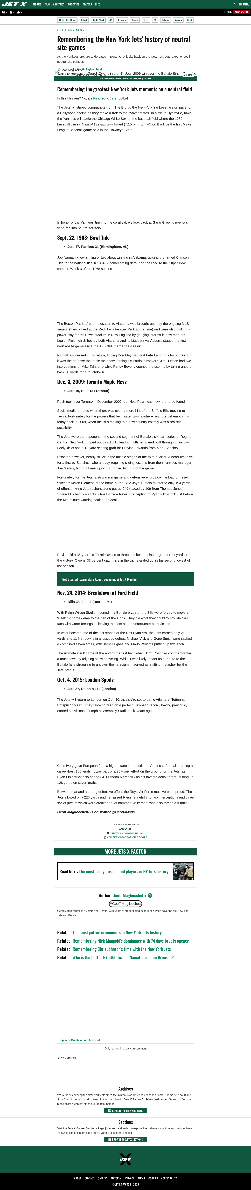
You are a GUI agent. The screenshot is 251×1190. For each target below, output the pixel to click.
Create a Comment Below (127, 833)
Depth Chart (98, 20)
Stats (145, 20)
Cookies (153, 1178)
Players (87, 4)
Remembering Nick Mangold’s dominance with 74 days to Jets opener (131, 940)
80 (155, 20)
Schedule (122, 20)
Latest (84, 20)
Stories (36, 4)
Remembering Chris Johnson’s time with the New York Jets (122, 949)
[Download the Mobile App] (4, 12)
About (77, 1178)
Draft (189, 20)
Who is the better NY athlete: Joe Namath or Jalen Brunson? (123, 957)
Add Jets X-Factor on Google (127, 837)
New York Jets (104, 98)
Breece (135, 20)
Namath (178, 20)
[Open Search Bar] (234, 4)
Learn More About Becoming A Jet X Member (108, 579)
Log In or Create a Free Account (79, 1040)
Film (47, 4)
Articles (69, 30)
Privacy (129, 1178)
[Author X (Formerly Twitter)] (150, 895)
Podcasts (73, 4)
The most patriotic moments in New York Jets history (117, 932)
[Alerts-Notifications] (11, 12)
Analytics (59, 4)
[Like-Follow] (19, 12)
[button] (244, 4)
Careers (103, 1178)
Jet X (60, 30)
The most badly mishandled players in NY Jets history (123, 871)
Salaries (165, 20)
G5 (110, 20)
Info (97, 4)
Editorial (116, 1178)
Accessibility (169, 1178)
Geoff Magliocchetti (89, 69)
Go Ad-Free (242, 12)
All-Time (80, 30)
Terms (141, 1178)
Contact (89, 1178)
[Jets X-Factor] (15, 4)
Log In (228, 12)
